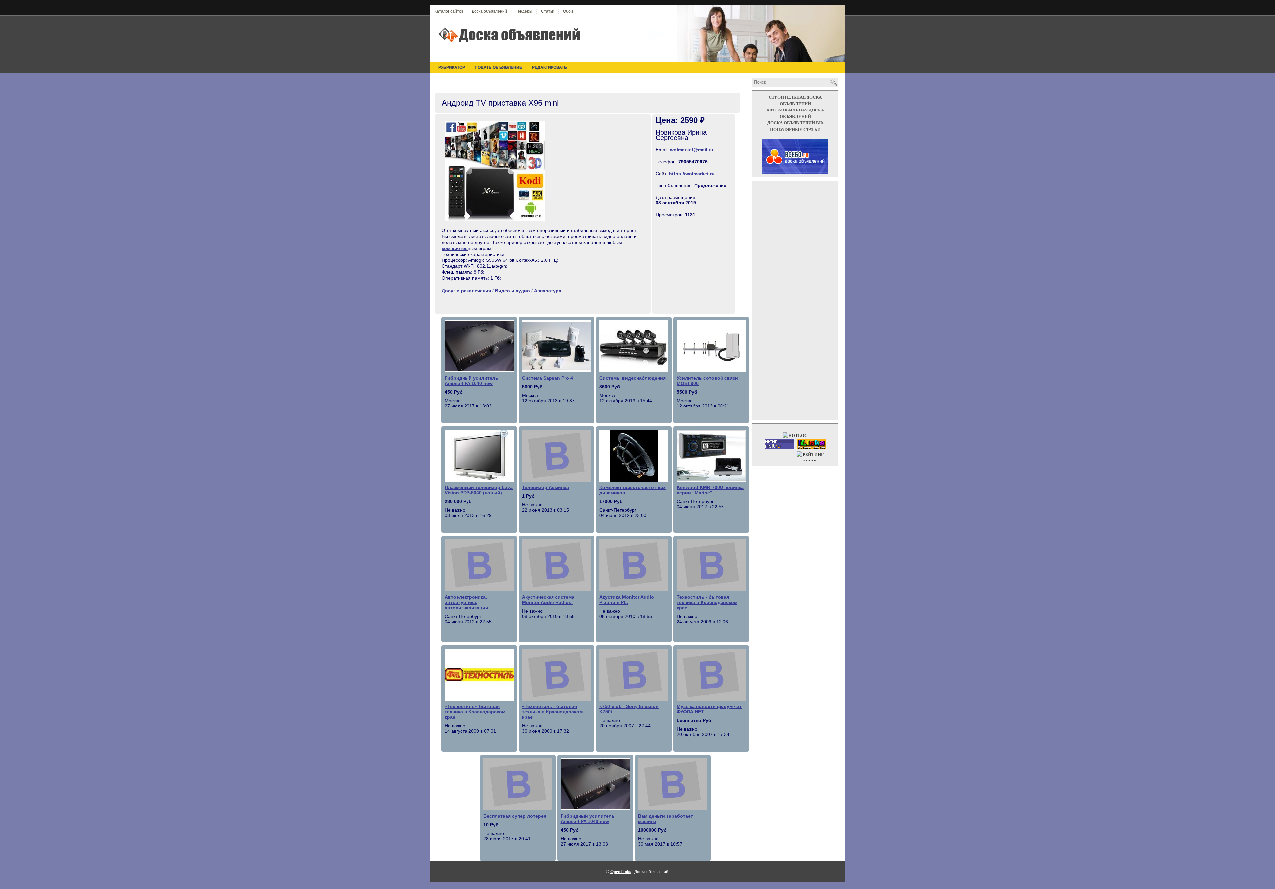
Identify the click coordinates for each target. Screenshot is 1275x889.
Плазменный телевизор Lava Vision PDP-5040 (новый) (479, 490)
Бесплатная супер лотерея (514, 816)
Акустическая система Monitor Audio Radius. (548, 599)
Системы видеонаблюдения (632, 378)
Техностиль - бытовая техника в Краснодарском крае (707, 602)
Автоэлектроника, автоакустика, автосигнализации (466, 602)
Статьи (547, 11)
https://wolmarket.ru (692, 173)
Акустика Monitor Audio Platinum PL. (626, 599)
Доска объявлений (489, 11)
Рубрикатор (451, 67)
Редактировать (549, 67)
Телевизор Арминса (545, 487)
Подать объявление (498, 67)
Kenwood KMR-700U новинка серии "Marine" (710, 490)
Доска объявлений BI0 (795, 122)
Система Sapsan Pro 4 (547, 378)
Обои (568, 11)
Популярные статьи (795, 129)
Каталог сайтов (448, 11)
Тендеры (524, 11)
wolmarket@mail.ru (691, 149)
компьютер (455, 248)
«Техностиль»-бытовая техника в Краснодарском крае (475, 712)
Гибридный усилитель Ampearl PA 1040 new (471, 380)
